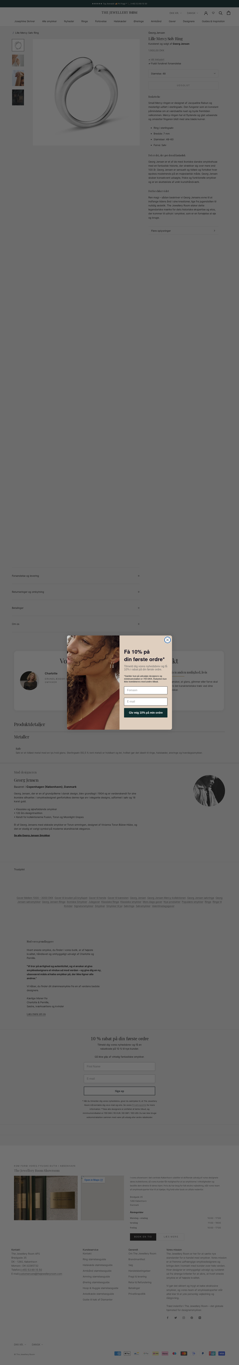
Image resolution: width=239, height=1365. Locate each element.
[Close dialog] (167, 640)
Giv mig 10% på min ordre (146, 712)
